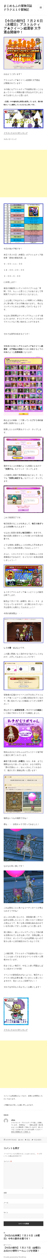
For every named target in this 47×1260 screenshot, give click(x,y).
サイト (6, 1212)
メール (6, 1203)
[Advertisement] (23, 173)
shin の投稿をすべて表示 (20, 1132)
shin (21, 1140)
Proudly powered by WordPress (15, 1257)
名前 (5, 1193)
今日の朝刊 (37, 1140)
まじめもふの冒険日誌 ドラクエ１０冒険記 (19, 7)
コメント (8, 1161)
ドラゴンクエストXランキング (16, 133)
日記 (28, 1140)
